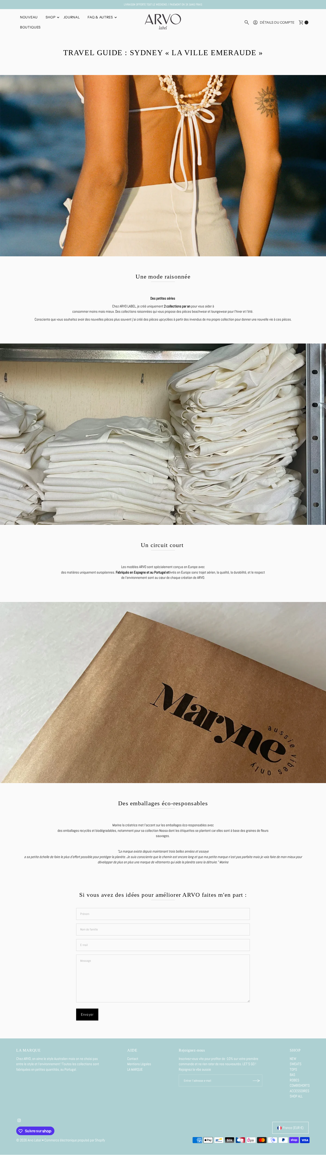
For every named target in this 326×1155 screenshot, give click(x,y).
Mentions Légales (139, 1064)
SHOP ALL (296, 1096)
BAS (292, 1075)
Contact (132, 1059)
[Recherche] (246, 22)
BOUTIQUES (30, 27)
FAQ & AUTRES (100, 17)
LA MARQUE (135, 1069)
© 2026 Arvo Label (28, 1140)
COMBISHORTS (300, 1085)
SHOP (51, 17)
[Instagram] (19, 1120)
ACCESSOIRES (299, 1091)
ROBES (294, 1080)
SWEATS (295, 1064)
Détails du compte (277, 22)
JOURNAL (71, 17)
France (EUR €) (293, 1128)
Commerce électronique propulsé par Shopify (74, 1140)
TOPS (293, 1069)
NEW (293, 1059)
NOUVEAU (29, 17)
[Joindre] (256, 1081)
